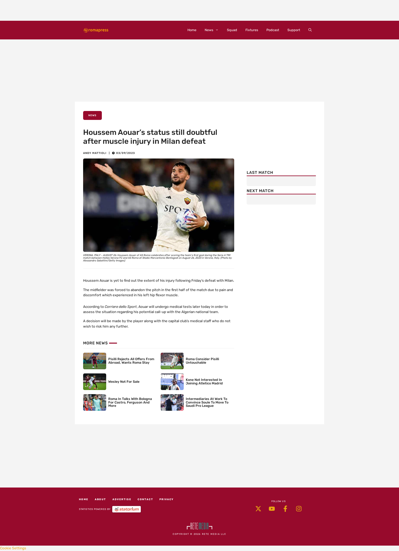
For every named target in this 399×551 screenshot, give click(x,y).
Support (293, 30)
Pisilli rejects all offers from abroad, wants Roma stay (131, 360)
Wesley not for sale (123, 382)
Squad (232, 30)
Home (191, 30)
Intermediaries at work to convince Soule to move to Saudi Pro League (207, 402)
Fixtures (251, 30)
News (209, 30)
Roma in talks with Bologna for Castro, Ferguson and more (130, 402)
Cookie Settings (13, 548)
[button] (310, 30)
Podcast (272, 30)
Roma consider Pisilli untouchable (202, 360)
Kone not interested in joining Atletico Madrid (204, 381)
